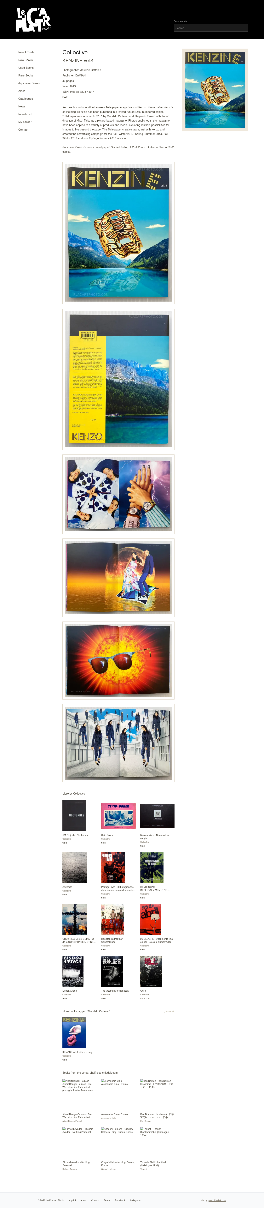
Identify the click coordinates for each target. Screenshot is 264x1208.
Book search (180, 21)
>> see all (169, 1011)
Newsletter (25, 114)
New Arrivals (26, 52)
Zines (22, 91)
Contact (23, 129)
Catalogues (25, 98)
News (21, 106)
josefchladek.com (217, 1200)
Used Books (26, 67)
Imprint (72, 1200)
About (83, 1200)
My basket (25, 122)
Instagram (135, 1200)
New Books (25, 60)
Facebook (120, 1200)
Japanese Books (29, 83)
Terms (107, 1200)
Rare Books (25, 75)
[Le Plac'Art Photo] (34, 20)
